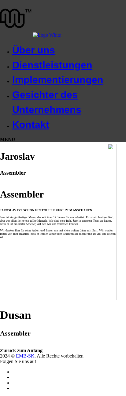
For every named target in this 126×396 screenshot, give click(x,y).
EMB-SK (25, 355)
